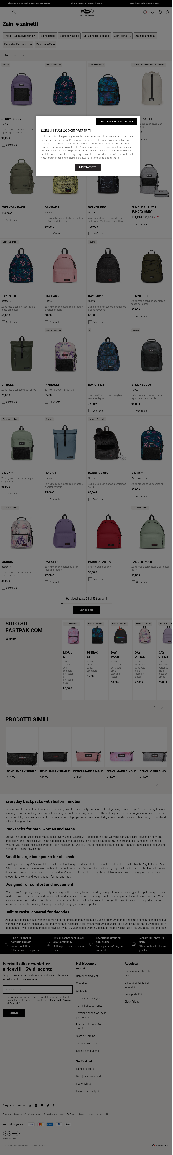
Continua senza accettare (116, 121)
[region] (88, 146)
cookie (59, 143)
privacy (45, 143)
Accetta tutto (87, 167)
